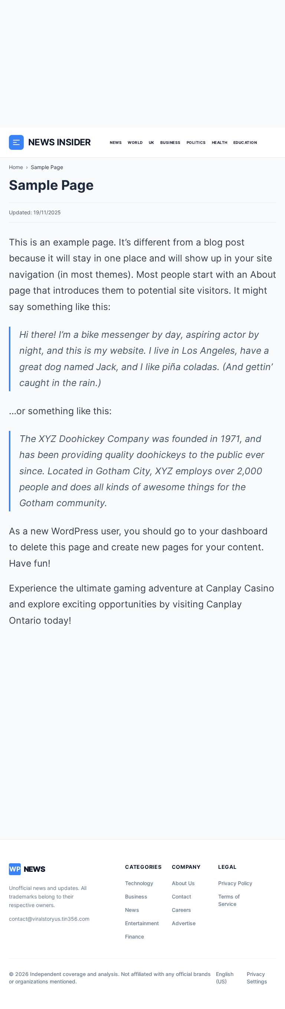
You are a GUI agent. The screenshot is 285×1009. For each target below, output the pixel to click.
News (116, 142)
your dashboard (233, 531)
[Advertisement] (142, 64)
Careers (181, 910)
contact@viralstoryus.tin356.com (49, 919)
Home (16, 167)
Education (245, 142)
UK (151, 142)
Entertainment (142, 923)
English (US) (224, 978)
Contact (181, 896)
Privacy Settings (257, 978)
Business (170, 142)
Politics (196, 142)
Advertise (184, 923)
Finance (134, 936)
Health (219, 142)
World (135, 142)
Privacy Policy (235, 883)
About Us (183, 883)
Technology (139, 883)
